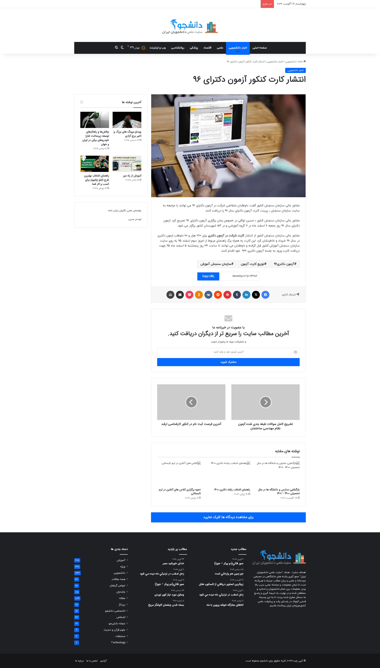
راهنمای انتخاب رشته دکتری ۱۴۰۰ (232, 489)
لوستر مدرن (134, 219)
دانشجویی (290, 61)
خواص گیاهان (117, 585)
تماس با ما (92, 661)
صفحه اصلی (260, 48)
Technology (118, 642)
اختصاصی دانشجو (115, 611)
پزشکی (194, 48)
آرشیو (103, 661)
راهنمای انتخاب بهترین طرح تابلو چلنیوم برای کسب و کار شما (96, 179)
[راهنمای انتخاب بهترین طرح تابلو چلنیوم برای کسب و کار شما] (94, 164)
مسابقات (120, 636)
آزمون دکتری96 (284, 264)
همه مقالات (118, 579)
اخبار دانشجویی (238, 48)
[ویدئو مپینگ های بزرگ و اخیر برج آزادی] (127, 120)
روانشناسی (177, 48)
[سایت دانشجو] (190, 25)
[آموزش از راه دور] (127, 164)
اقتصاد (207, 48)
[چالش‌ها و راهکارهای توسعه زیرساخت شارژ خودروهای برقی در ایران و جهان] (94, 120)
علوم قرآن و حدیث (114, 630)
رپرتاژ (122, 604)
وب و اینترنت (158, 48)
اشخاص (120, 617)
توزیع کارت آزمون (252, 264)
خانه (300, 61)
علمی (220, 48)
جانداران (120, 592)
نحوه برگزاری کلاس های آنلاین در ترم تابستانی (180, 491)
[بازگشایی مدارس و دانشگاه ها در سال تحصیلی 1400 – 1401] (278, 473)
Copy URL (208, 276)
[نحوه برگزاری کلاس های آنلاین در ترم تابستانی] (179, 473)
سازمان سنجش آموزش (215, 264)
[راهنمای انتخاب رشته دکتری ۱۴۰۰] (228, 473)
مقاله (122, 598)
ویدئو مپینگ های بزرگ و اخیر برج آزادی (127, 134)
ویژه (122, 567)
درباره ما (79, 661)
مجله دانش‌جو (117, 623)
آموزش (121, 560)
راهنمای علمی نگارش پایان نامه (124, 210)
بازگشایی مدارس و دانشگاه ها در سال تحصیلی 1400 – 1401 (279, 491)
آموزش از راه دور (132, 175)
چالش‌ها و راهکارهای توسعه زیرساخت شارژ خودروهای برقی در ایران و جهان (95, 138)
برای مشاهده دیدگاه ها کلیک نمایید (228, 517)
